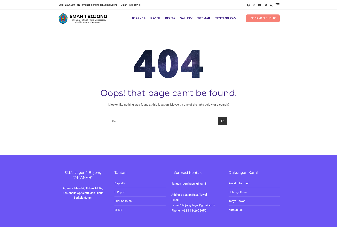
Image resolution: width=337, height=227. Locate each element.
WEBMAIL (204, 18)
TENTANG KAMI (226, 18)
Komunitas (236, 210)
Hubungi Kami (238, 192)
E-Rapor (119, 192)
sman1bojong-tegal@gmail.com (99, 4)
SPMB (118, 210)
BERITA (170, 18)
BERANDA (139, 18)
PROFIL (155, 18)
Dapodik (119, 183)
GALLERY (186, 18)
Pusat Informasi (239, 183)
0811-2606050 (66, 4)
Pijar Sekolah (123, 201)
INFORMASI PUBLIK (263, 18)
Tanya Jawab (237, 201)
